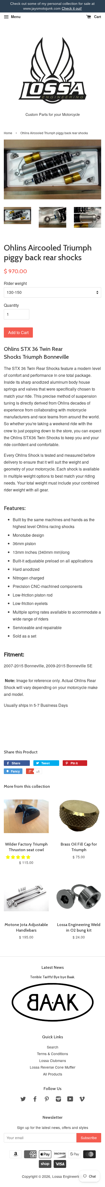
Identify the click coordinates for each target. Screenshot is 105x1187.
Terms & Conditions (52, 1053)
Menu (15, 16)
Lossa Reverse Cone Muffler (52, 1067)
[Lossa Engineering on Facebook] (35, 1099)
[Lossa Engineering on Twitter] (23, 1099)
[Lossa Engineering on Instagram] (58, 1099)
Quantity (11, 305)
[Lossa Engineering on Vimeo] (82, 1099)
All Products (52, 1073)
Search (52, 1047)
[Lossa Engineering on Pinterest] (46, 1099)
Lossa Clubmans (52, 1060)
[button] (18, 857)
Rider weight (15, 283)
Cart (97, 16)
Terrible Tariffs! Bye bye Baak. (52, 977)
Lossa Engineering (67, 1176)
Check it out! (72, 8)
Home (8, 133)
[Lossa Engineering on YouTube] (70, 1099)
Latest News (53, 967)
